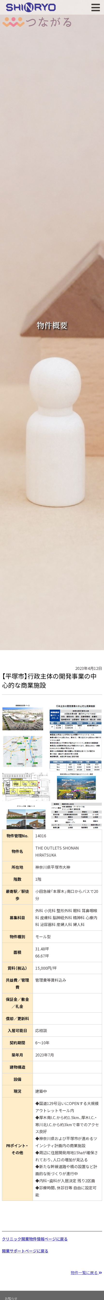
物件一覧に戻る (85, 1272)
